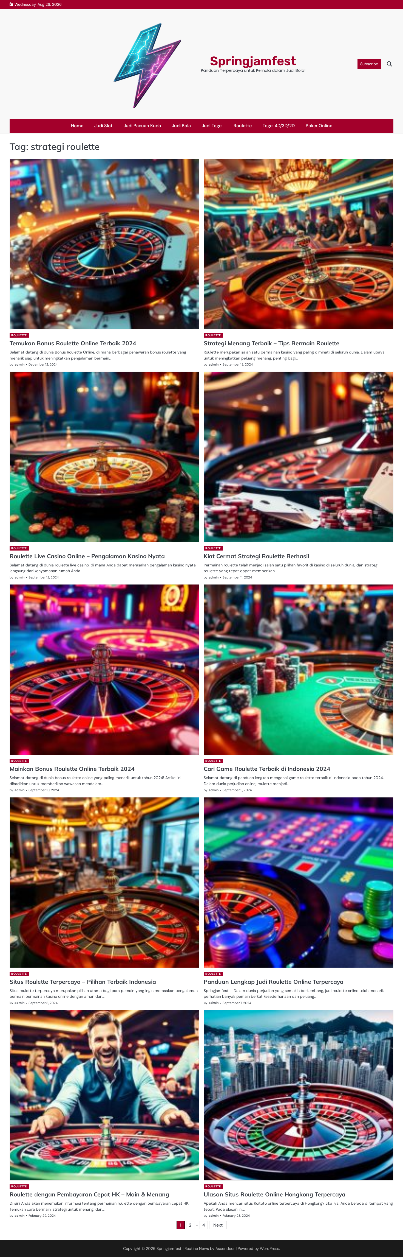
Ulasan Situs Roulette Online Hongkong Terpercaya (274, 1194)
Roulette (243, 126)
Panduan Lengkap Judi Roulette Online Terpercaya (274, 981)
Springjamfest (253, 61)
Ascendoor (225, 1248)
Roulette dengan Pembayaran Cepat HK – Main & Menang (89, 1194)
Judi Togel (212, 126)
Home (77, 126)
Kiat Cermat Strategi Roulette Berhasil (256, 556)
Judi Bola (181, 126)
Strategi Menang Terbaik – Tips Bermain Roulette (271, 343)
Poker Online (319, 126)
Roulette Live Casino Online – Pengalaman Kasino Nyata (87, 556)
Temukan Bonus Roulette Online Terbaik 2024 (73, 343)
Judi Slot (103, 126)
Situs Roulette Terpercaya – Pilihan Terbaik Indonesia (83, 981)
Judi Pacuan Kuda (142, 126)
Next (218, 1225)
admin (19, 364)
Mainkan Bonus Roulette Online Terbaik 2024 (72, 768)
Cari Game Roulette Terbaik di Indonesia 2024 (267, 768)
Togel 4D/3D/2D (279, 126)
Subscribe (369, 63)
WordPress (269, 1248)
